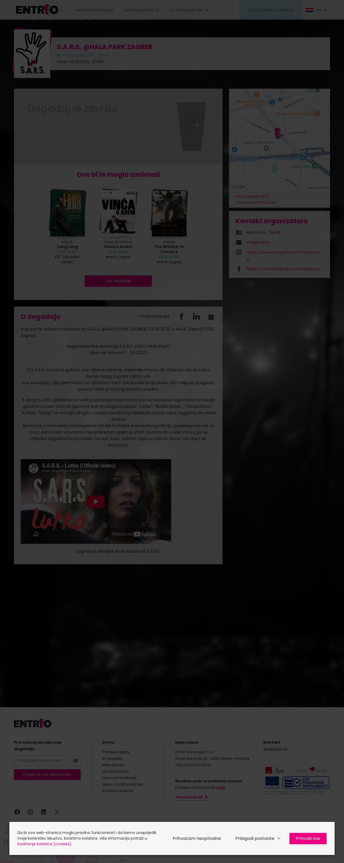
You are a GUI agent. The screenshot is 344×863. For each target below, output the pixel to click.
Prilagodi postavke (254, 838)
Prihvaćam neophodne (197, 838)
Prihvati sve (308, 838)
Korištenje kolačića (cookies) (44, 844)
